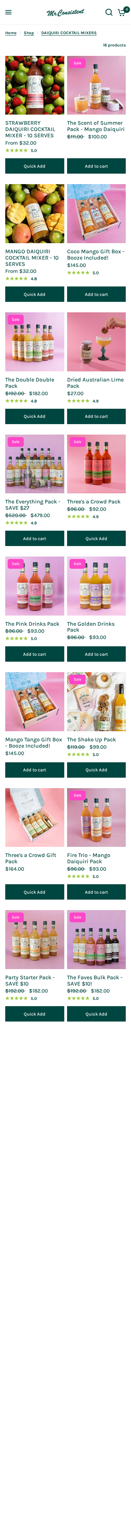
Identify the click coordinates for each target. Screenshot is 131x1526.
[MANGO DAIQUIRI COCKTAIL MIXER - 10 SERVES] (34, 213)
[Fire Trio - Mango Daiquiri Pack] (96, 817)
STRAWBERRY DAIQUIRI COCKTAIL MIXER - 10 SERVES (30, 129)
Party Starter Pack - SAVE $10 (30, 980)
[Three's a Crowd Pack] (96, 464)
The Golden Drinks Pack (91, 627)
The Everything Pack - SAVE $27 (32, 505)
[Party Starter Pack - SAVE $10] (34, 939)
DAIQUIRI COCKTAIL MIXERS (69, 32)
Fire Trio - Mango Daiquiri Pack (88, 858)
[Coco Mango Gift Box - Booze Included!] (96, 213)
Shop (29, 32)
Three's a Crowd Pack (94, 502)
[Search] (109, 12)
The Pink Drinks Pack (32, 624)
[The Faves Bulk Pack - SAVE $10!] (96, 939)
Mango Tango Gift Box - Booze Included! (33, 742)
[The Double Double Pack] (34, 341)
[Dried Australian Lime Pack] (96, 341)
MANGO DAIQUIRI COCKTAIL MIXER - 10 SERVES (32, 257)
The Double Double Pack (29, 383)
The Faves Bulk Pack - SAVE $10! (95, 980)
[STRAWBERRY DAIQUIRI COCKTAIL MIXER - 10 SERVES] (34, 85)
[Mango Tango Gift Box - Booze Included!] (34, 701)
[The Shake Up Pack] (96, 701)
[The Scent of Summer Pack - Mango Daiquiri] (96, 85)
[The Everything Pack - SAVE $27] (34, 464)
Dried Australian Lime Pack (95, 383)
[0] (120, 12)
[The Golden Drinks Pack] (96, 586)
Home (10, 32)
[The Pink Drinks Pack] (34, 586)
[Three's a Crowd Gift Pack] (34, 817)
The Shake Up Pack (91, 739)
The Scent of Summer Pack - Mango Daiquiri (96, 126)
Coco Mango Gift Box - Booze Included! (95, 254)
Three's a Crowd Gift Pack (30, 858)
